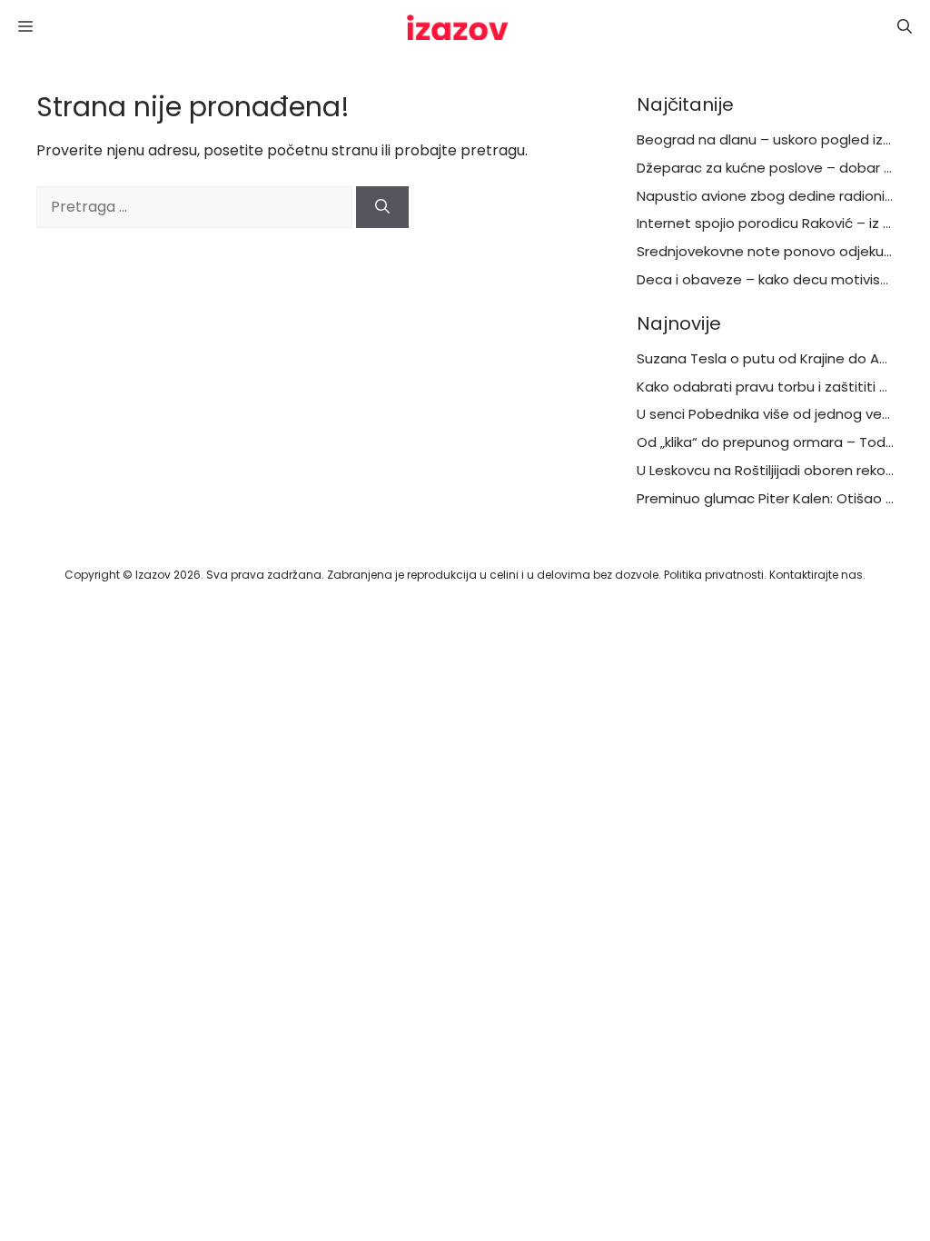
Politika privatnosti (714, 574)
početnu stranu (322, 150)
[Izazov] (458, 27)
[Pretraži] (382, 207)
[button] (904, 27)
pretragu (492, 150)
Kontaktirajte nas (816, 574)
